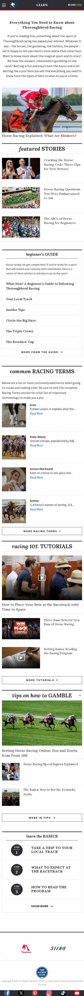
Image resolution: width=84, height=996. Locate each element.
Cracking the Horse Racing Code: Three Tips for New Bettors (62, 164)
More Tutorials (40, 680)
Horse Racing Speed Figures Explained (50, 764)
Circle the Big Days (21, 320)
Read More (36, 413)
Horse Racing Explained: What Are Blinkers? (39, 135)
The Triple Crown (19, 331)
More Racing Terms (40, 531)
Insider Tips (15, 310)
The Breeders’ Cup (20, 342)
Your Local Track (19, 299)
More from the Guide (40, 352)
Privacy (42, 980)
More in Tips (40, 817)
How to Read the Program (48, 889)
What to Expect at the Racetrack (51, 869)
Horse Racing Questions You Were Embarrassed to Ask (62, 193)
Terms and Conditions (59, 980)
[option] (26, 949)
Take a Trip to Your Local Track (51, 850)
